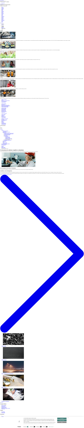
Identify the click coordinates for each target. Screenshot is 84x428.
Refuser (62, 422)
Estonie (2, 12)
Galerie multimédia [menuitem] (4, 117)
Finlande (2, 13)
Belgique (2, 9)
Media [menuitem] (3, 114)
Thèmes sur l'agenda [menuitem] (4, 116)
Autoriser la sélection (61, 420)
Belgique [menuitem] (2, 121)
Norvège (2, 17)
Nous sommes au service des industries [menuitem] (6, 100)
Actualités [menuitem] (3, 115)
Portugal (2, 19)
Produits (2, 146)
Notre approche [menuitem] (3, 104)
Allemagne (3, 7)
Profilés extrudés (3, 147)
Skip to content (2, 0)
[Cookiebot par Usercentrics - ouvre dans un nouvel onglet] (19, 426)
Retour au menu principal (3, 125)
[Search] (6, 5)
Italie (2, 15)
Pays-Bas (3, 18)
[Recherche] (6, 31)
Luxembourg (3, 16)
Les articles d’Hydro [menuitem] (4, 124)
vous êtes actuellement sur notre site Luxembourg (5, 4)
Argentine (3, 8)
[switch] (34, 426)
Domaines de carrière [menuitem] (4, 110)
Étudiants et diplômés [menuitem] (4, 109)
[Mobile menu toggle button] (2, 29)
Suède (2, 21)
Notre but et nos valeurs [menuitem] (4, 120)
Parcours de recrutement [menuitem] (4, 111)
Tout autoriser (61, 418)
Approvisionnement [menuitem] (4, 123)
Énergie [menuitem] (2, 24)
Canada (2, 10)
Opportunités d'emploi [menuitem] (4, 108)
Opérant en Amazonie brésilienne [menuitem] (5, 106)
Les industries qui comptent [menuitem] (4, 119)
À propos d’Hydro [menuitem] (3, 28)
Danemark (3, 11)
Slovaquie (3, 20)
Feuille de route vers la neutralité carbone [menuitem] (6, 105)
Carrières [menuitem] (3, 26)
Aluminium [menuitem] (4, 99)
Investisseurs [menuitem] (3, 27)
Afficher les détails (51, 426)
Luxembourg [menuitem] (3, 122)
